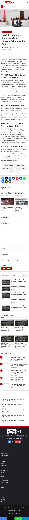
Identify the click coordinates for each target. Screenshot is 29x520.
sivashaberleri (15, 172)
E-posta (3, 248)
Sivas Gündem (9, 165)
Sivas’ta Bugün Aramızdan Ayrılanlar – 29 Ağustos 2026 (21, 329)
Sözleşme (3, 484)
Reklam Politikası (5, 468)
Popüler (15, 275)
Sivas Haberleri (8, 168)
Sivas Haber (20, 165)
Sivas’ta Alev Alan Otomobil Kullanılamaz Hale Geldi (7, 207)
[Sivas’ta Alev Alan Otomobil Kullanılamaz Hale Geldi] (7, 201)
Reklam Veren (4, 465)
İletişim (2, 472)
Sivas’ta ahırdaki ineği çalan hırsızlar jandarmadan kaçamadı (18, 372)
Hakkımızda (4, 451)
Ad (2, 242)
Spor (2, 501)
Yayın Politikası (4, 453)
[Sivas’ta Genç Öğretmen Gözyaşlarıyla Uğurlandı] (21, 201)
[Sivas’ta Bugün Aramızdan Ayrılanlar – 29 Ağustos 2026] (6, 288)
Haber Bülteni (4, 480)
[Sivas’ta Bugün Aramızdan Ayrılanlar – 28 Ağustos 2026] (6, 295)
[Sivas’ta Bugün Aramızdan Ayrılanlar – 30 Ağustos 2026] (6, 282)
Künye (2, 457)
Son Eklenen (5, 275)
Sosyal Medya (4, 482)
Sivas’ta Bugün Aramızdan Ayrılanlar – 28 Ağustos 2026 (7, 345)
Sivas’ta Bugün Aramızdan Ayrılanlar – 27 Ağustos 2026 (21, 345)
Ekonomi (3, 499)
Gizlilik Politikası (4, 455)
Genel (9, 28)
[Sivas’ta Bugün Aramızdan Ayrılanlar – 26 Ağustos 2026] (6, 308)
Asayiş (2, 495)
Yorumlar (24, 275)
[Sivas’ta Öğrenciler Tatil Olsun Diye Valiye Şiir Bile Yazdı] (5, 366)
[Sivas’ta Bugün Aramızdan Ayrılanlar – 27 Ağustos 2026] (6, 301)
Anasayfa (4, 28)
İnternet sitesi (4, 254)
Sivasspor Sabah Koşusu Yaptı (19, 192)
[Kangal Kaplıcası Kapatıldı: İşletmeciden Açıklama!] (5, 379)
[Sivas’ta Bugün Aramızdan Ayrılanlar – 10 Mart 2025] (5, 386)
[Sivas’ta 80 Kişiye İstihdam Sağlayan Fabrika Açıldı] (5, 359)
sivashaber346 (21, 168)
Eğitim (2, 497)
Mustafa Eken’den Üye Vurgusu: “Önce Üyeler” (15, 6)
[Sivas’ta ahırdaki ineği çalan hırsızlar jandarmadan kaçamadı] (5, 372)
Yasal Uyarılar (4, 470)
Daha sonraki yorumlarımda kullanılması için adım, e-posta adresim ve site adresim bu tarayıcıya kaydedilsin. (14, 263)
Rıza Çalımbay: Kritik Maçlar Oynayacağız (6, 192)
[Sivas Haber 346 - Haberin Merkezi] (10, 2)
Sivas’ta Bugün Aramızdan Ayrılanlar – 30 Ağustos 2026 (7, 329)
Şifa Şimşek (5, 47)
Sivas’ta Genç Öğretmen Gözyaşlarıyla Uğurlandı (18, 208)
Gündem (9, 32)
